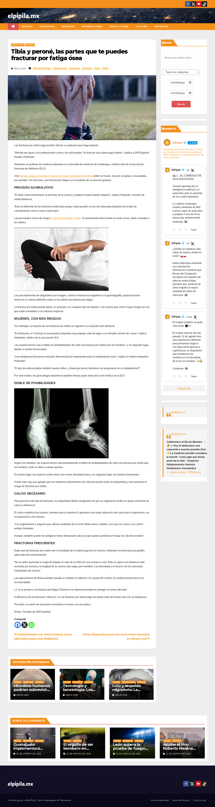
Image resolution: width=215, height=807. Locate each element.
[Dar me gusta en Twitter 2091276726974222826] (187, 376)
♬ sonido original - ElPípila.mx (184, 472)
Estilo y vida (119, 26)
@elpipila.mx (178, 412)
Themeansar (65, 800)
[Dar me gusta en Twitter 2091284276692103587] (187, 303)
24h (188, 243)
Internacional (92, 26)
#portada (87, 68)
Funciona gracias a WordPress (22, 800)
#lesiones (74, 68)
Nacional (68, 26)
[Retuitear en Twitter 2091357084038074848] (181, 230)
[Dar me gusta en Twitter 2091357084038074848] (187, 230)
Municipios (47, 26)
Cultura (141, 26)
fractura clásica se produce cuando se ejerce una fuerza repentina (56, 176)
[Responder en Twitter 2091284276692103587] (175, 303)
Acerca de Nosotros (181, 800)
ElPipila (176, 170)
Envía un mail (199, 800)
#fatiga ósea (60, 68)
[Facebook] (17, 625)
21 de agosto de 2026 (178, 754)
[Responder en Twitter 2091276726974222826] (175, 376)
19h (188, 170)
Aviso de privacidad (160, 800)
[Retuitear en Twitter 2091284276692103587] (181, 303)
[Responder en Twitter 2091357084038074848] (175, 230)
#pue (97, 68)
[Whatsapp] (31, 625)
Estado (27, 26)
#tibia (105, 68)
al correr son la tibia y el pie (65, 218)
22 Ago (189, 317)
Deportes (161, 26)
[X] (24, 625)
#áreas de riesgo (42, 68)
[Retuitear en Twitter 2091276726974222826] (181, 376)
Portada (30, 45)
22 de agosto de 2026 (28, 754)
